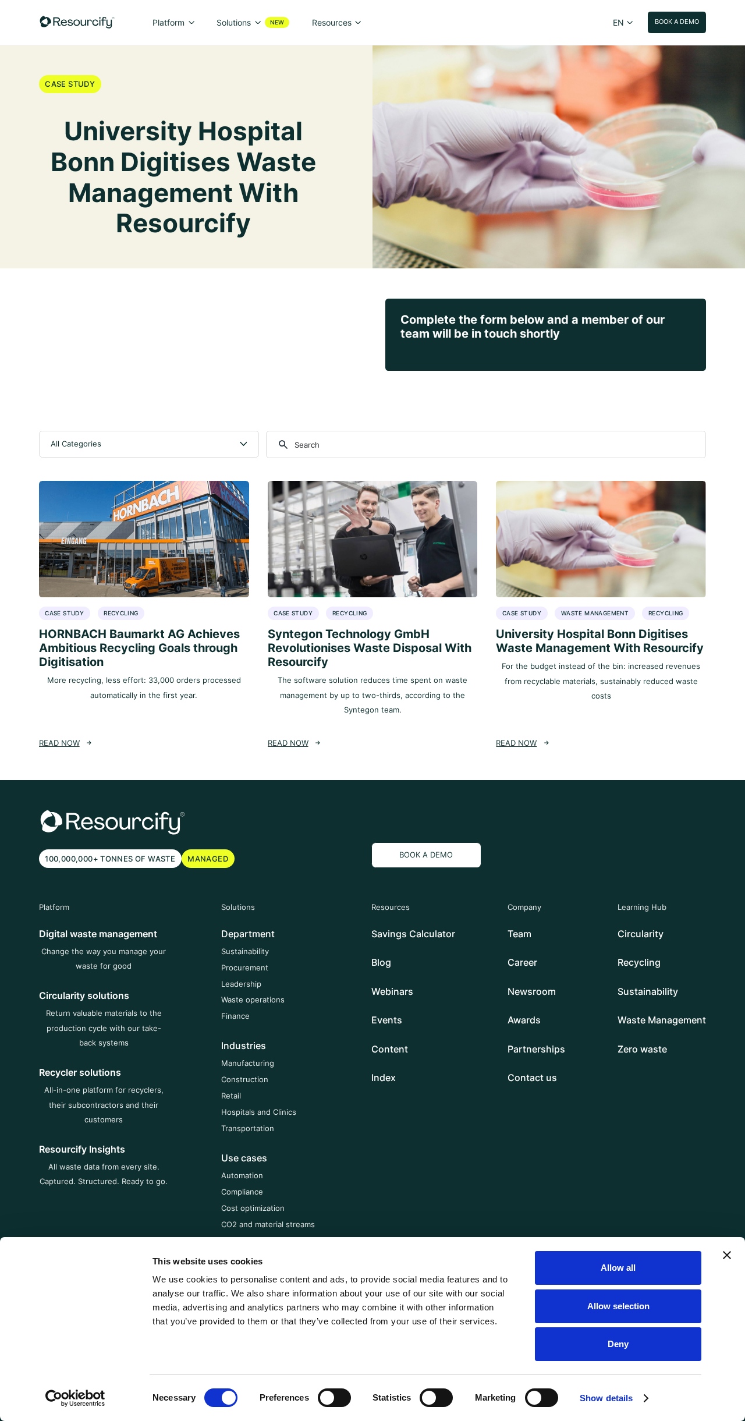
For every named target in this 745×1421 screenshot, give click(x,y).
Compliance (242, 1191)
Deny (618, 1344)
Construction (244, 1079)
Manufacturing (247, 1063)
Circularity (641, 934)
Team (519, 934)
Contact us (532, 1077)
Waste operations (253, 999)
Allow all (618, 1268)
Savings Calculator (413, 934)
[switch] (334, 1397)
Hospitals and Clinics (258, 1112)
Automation (242, 1175)
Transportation (247, 1128)
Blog (381, 962)
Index (383, 1077)
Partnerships (536, 1049)
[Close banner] (727, 1255)
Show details (606, 1398)
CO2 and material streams (268, 1224)
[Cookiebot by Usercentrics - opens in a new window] (75, 1398)
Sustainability (245, 951)
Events (386, 1020)
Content (389, 1049)
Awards (524, 1020)
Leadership (241, 983)
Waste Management (662, 1020)
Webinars (392, 991)
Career (522, 962)
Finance (235, 1015)
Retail (231, 1095)
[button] (173, 22)
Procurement (244, 967)
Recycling (639, 962)
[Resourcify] (77, 22)
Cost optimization (253, 1208)
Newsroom (532, 991)
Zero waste (642, 1049)
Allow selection (618, 1306)
